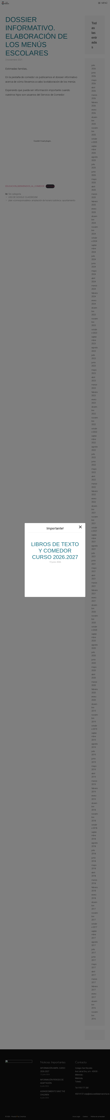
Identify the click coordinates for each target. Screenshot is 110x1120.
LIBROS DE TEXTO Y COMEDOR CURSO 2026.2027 (55, 550)
